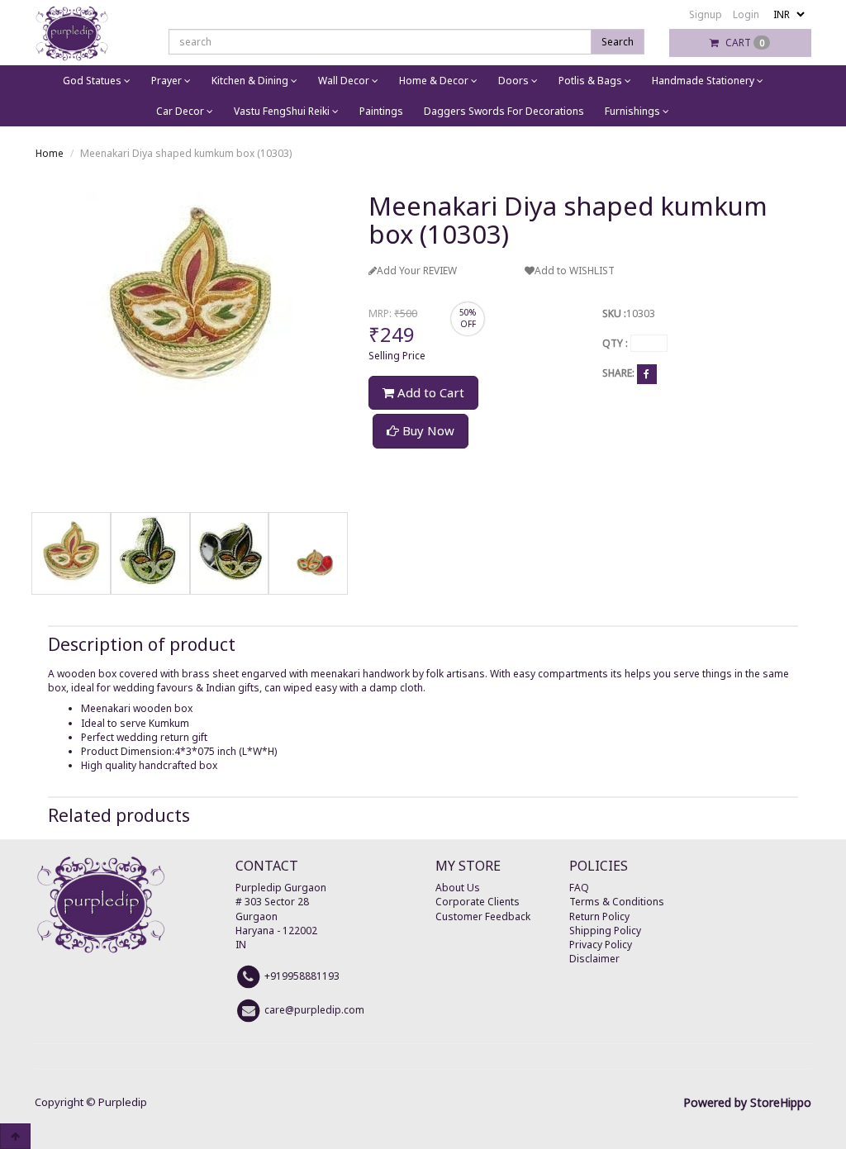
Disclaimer (594, 959)
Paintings (381, 111)
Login (746, 14)
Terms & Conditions (616, 902)
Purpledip (122, 1101)
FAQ (579, 888)
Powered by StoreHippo (747, 1102)
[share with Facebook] (647, 374)
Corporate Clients (477, 902)
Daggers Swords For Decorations (504, 111)
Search (617, 42)
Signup (705, 14)
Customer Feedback (482, 916)
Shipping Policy (605, 930)
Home (50, 153)
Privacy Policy (600, 945)
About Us (457, 888)
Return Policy (599, 916)
